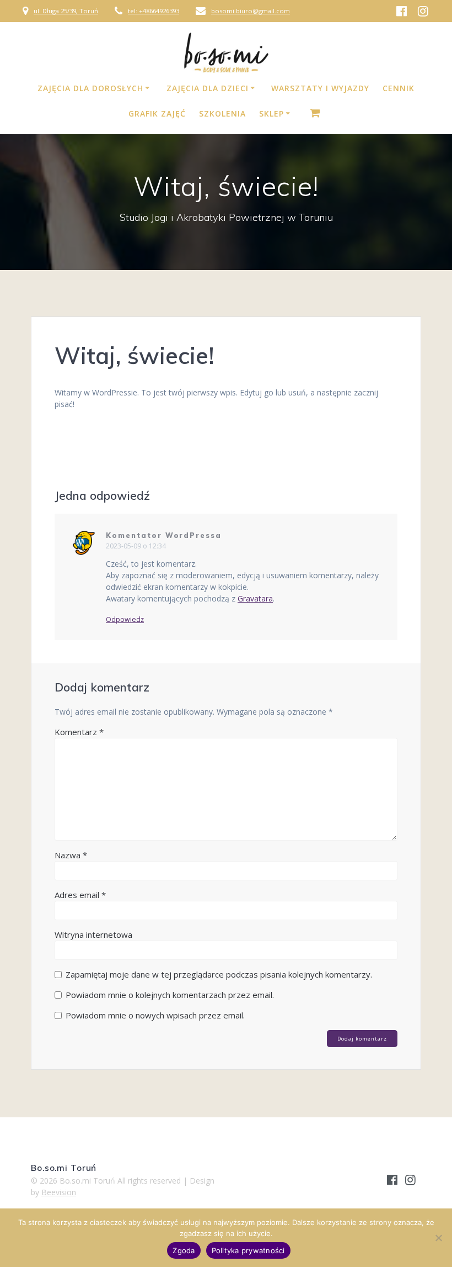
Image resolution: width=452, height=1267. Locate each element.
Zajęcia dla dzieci (207, 88)
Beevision (58, 1192)
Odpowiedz (125, 620)
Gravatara (255, 598)
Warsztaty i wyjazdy (320, 88)
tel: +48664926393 (153, 11)
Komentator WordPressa (164, 535)
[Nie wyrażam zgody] (438, 1237)
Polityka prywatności (248, 1250)
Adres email (80, 894)
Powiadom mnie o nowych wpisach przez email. (155, 1015)
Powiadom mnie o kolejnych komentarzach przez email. (170, 994)
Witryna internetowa (93, 934)
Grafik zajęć (157, 113)
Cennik (399, 88)
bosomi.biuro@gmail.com (250, 11)
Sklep (271, 113)
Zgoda (184, 1250)
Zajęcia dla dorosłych (90, 88)
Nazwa (71, 854)
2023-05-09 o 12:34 (136, 546)
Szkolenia (222, 113)
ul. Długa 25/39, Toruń (66, 11)
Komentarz (79, 731)
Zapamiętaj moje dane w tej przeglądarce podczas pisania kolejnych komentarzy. (219, 974)
